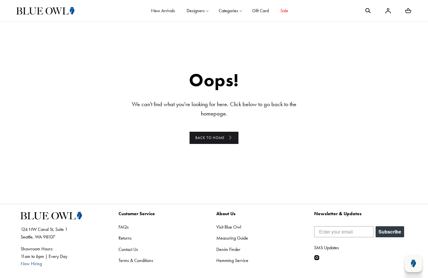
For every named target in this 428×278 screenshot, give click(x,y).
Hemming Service (232, 260)
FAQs (124, 227)
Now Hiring (31, 264)
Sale (284, 11)
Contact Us (128, 249)
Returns (125, 238)
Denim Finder (228, 249)
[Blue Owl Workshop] (45, 11)
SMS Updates (326, 248)
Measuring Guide (232, 238)
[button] (368, 10)
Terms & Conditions (136, 260)
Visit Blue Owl (228, 227)
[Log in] (388, 10)
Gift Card (260, 11)
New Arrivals (163, 11)
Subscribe (390, 231)
